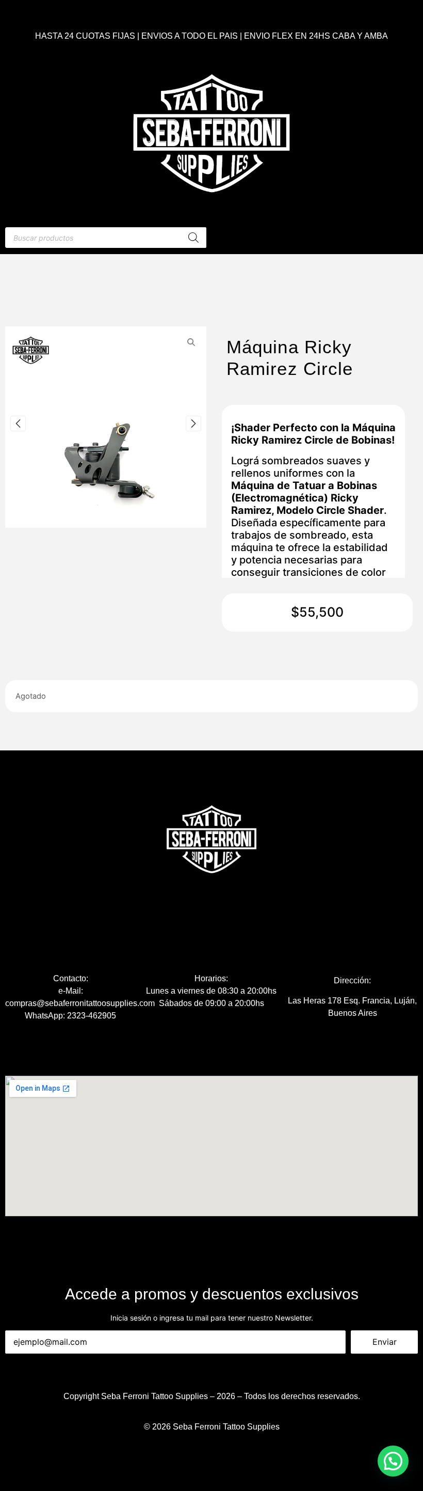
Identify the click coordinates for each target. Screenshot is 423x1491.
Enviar (384, 1342)
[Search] (193, 237)
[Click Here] (317, 237)
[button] (393, 1461)
